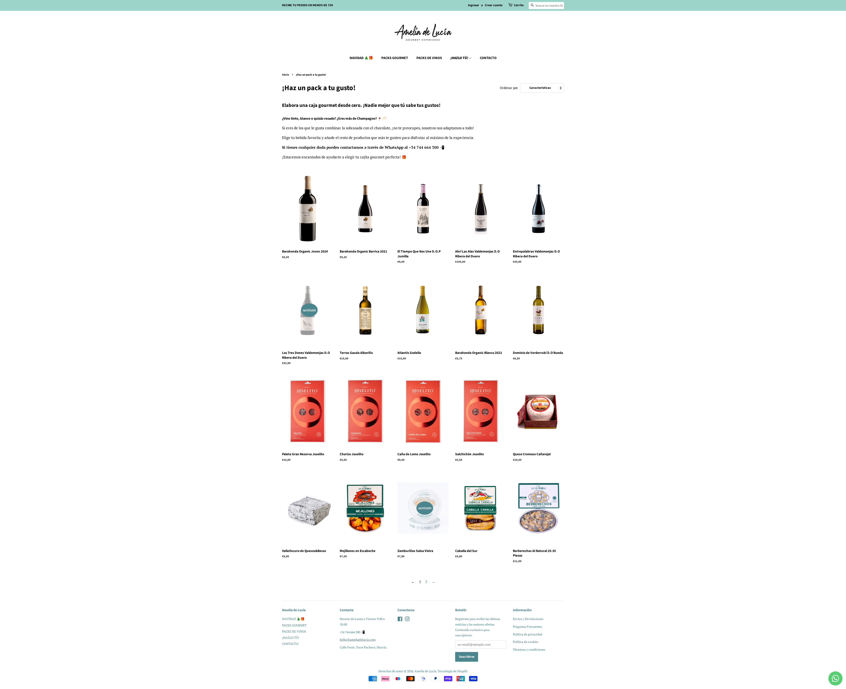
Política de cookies (525, 642)
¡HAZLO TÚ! (459, 58)
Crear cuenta (493, 5)
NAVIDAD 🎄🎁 (361, 58)
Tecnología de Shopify (453, 671)
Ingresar (473, 5)
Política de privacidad (527, 634)
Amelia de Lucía (425, 671)
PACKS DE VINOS (429, 58)
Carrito (519, 5)
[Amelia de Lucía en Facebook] (400, 620)
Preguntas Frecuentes (527, 626)
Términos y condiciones (529, 649)
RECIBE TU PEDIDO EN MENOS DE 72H (307, 5)
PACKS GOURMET (394, 58)
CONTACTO (488, 58)
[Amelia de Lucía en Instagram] (407, 620)
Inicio (285, 75)
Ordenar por (509, 87)
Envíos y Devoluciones (528, 619)
